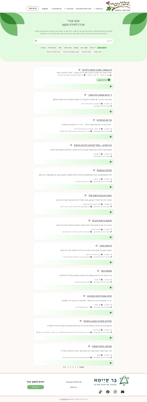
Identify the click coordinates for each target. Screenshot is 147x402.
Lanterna (64, 399)
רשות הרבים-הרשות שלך (100, 195)
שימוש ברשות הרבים (102, 220)
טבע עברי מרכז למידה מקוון (73, 23)
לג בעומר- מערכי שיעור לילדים (97, 69)
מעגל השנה (97, 52)
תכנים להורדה (52, 48)
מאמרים (76, 48)
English (45, 9)
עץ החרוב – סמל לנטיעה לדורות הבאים (93, 145)
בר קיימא (99, 9)
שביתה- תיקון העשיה (102, 346)
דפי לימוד (93, 48)
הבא (64, 367)
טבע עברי (69, 9)
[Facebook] (108, 392)
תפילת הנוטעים (104, 170)
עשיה (60, 48)
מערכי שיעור (68, 48)
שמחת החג (106, 270)
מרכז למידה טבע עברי (83, 9)
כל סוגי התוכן (102, 48)
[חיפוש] (36, 40)
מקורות (43, 48)
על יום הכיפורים (104, 119)
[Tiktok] (100, 392)
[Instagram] (115, 392)
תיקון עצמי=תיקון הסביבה (99, 295)
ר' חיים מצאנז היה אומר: (100, 94)
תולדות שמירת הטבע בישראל (98, 320)
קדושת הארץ (105, 245)
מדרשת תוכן (57, 9)
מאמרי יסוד (84, 48)
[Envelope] (122, 392)
